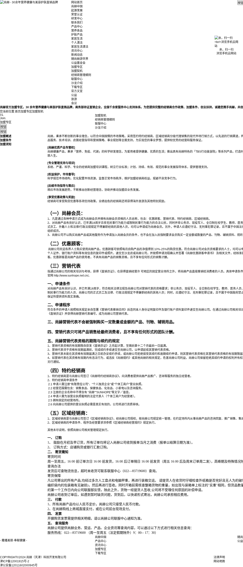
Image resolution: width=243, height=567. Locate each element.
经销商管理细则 (81, 75)
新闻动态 (77, 54)
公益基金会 (78, 63)
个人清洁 (77, 42)
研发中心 (77, 18)
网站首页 (77, 2)
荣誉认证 (77, 14)
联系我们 (77, 22)
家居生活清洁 (79, 46)
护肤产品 (77, 34)
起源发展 (77, 10)
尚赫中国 (77, 6)
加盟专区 (77, 67)
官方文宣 (77, 91)
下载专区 (77, 87)
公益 (74, 95)
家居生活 (77, 38)
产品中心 (77, 26)
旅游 (74, 99)
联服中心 (77, 79)
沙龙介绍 (77, 83)
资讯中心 (77, 50)
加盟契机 (77, 71)
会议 (74, 103)
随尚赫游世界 (79, 59)
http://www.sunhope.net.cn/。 (72, 275)
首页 (18, 111)
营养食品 (77, 30)
